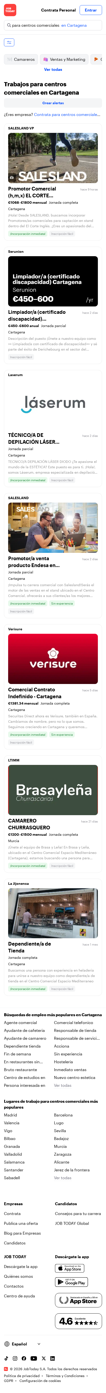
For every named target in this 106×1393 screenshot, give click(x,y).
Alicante (61, 1162)
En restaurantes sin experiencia (22, 1062)
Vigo (8, 1130)
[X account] (43, 1358)
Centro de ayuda (19, 1295)
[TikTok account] (6, 1358)
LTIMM (13, 760)
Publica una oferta (21, 1223)
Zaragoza (62, 1154)
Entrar (91, 10)
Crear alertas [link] (53, 103)
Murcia (60, 1146)
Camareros (24, 59)
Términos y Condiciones (65, 1376)
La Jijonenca (18, 883)
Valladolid (13, 1154)
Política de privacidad (22, 1376)
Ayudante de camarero (25, 1038)
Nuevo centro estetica (74, 1077)
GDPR (8, 1381)
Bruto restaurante (20, 1069)
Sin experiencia (68, 1053)
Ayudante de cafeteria (24, 1030)
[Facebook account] (24, 1358)
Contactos (14, 1286)
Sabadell (12, 1177)
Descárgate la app (20, 1266)
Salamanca (14, 1162)
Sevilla (60, 1130)
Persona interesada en (24, 1085)
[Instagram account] (15, 1358)
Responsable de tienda (75, 1030)
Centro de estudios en (24, 1077)
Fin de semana (17, 1053)
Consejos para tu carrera (78, 1213)
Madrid (10, 1115)
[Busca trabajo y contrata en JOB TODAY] (10, 10)
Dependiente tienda (22, 1046)
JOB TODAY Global (72, 1223)
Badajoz (61, 1138)
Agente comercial (20, 1022)
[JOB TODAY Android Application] (71, 1282)
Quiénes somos (18, 1276)
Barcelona (63, 1115)
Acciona (61, 1046)
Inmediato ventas (70, 1069)
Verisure (15, 629)
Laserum (15, 375)
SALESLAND (18, 498)
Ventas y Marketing (67, 59)
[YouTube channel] (34, 1358)
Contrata (12, 1213)
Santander (13, 1169)
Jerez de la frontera (72, 1169)
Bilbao (10, 1138)
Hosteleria (63, 1061)
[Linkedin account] (52, 1358)
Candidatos (15, 1243)
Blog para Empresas (22, 1233)
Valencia (11, 1122)
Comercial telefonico (73, 1022)
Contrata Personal (58, 10)
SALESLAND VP (21, 128)
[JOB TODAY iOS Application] (70, 1268)
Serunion (16, 251)
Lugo (59, 1122)
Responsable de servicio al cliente (76, 1038)
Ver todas (53, 69)
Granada (12, 1146)
